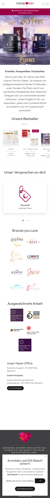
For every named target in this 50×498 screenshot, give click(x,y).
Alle (24, 124)
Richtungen (15, 388)
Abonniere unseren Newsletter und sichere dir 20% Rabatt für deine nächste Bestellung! (24, 450)
